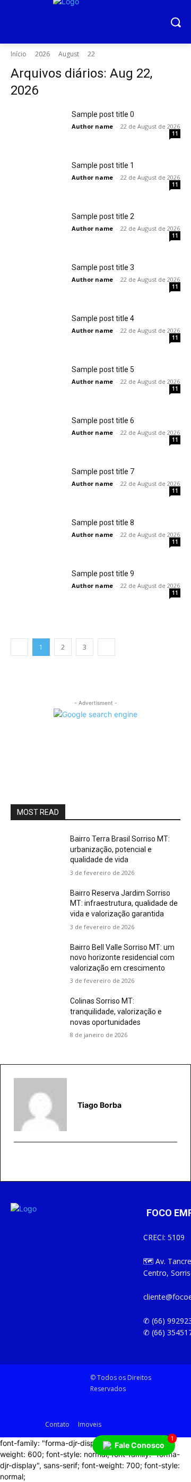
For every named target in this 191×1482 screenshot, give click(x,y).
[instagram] (33, 1162)
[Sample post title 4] (37, 331)
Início (19, 53)
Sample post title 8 (103, 522)
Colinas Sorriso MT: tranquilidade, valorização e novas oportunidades (116, 1011)
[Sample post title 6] (37, 433)
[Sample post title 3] (37, 280)
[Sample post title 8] (37, 535)
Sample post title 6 (103, 420)
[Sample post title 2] (37, 229)
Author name (92, 126)
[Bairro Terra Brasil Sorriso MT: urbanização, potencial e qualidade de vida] (36, 852)
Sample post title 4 (103, 318)
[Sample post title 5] (37, 382)
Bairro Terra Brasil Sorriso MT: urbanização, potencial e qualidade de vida (120, 849)
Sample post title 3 (103, 267)
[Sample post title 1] (37, 178)
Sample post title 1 (103, 165)
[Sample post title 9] (37, 586)
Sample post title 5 (103, 369)
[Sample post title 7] (37, 484)
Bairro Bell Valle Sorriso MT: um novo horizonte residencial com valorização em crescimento (122, 957)
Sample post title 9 (103, 573)
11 (175, 133)
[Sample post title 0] (37, 127)
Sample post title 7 (103, 471)
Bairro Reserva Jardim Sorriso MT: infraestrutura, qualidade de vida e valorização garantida (124, 903)
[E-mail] (21, 1162)
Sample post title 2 (103, 216)
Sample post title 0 (103, 114)
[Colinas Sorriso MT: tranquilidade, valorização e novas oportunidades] (36, 1014)
